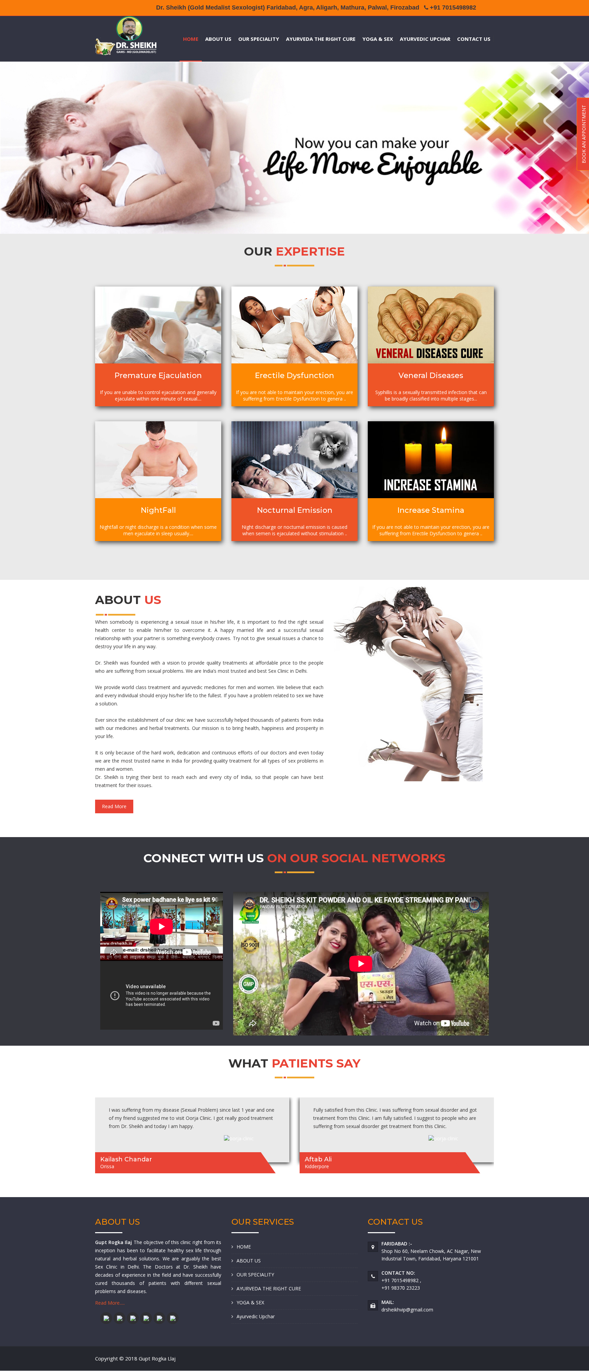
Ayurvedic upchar (425, 38)
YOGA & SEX (377, 38)
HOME (244, 1246)
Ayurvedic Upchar (256, 1316)
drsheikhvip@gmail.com (407, 1309)
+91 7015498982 (400, 1280)
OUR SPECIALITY (258, 38)
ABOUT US (218, 38)
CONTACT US (473, 38)
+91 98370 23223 (400, 1288)
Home (190, 38)
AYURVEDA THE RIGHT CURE (321, 38)
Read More (114, 806)
